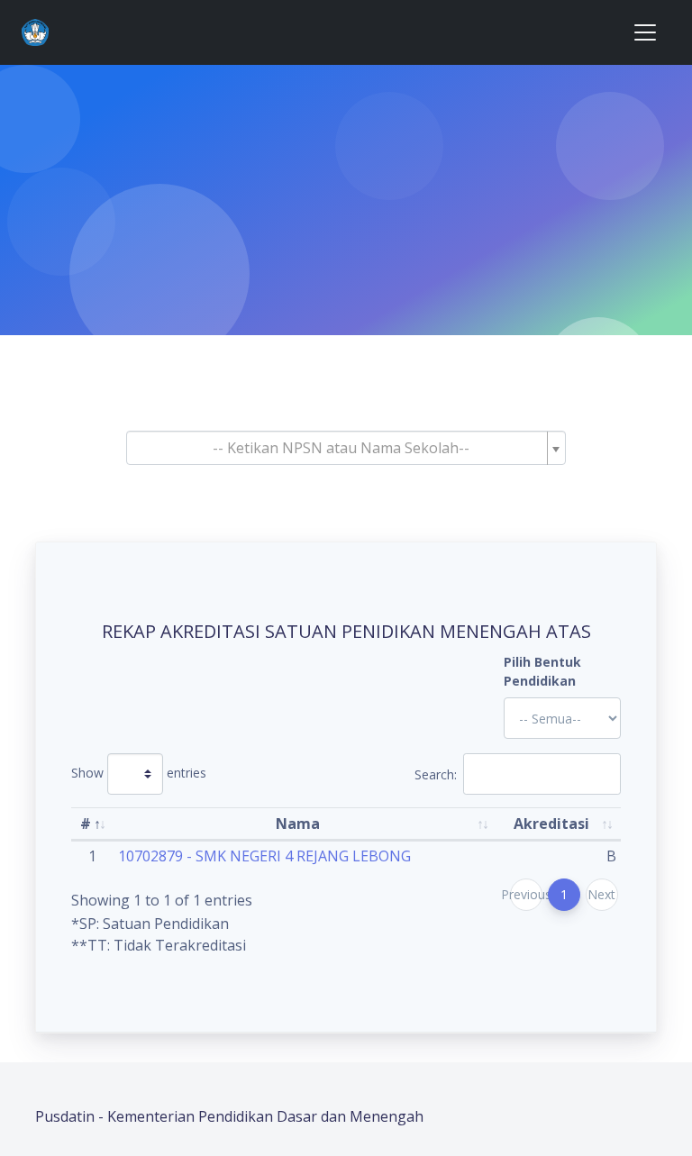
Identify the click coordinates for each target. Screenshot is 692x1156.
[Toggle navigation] (645, 32)
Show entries (138, 772)
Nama (298, 823)
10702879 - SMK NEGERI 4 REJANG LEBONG (264, 856)
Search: (435, 774)
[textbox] (340, 448)
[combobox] (346, 448)
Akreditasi (551, 823)
